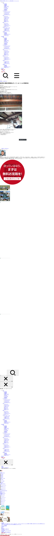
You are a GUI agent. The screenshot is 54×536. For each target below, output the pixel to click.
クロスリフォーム (6, 51)
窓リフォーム (6, 23)
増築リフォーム (6, 67)
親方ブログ (2, 528)
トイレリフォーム (6, 28)
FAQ (2, 527)
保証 (3, 70)
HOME (2, 466)
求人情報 (2, 531)
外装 (3, 37)
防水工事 (5, 7)
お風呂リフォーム (6, 29)
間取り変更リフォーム (7, 66)
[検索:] (3, 375)
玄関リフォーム (6, 58)
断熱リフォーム (6, 21)
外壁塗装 (5, 391)
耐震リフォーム (6, 54)
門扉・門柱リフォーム (7, 14)
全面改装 (5, 32)
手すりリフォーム (6, 405)
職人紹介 (2, 68)
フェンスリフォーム (7, 12)
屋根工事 (5, 9)
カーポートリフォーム (7, 11)
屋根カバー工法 (6, 6)
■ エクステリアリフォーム (3, 490)
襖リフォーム (6, 19)
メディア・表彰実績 (4, 525)
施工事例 (2, 36)
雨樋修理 (5, 5)
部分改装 (5, 33)
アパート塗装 (6, 8)
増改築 (4, 31)
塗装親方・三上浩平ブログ (3, 81)
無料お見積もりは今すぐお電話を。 (4, 535)
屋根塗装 (5, 4)
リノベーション (6, 35)
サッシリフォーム (6, 57)
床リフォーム (6, 16)
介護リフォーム (6, 18)
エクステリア (4, 398)
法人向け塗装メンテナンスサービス (6, 530)
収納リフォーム (6, 26)
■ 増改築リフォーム (2, 493)
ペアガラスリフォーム (7, 25)
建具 (3, 22)
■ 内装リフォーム (2, 494)
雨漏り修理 (5, 44)
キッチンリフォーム (7, 63)
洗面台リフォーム (6, 30)
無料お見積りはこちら (23, 139)
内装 (3, 15)
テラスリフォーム (6, 47)
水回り (4, 60)
